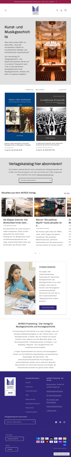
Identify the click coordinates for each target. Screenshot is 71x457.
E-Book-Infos (51, 410)
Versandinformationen (33, 403)
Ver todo (67, 193)
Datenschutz (30, 408)
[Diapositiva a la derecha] (40, 253)
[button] (6, 10)
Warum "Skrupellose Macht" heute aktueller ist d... (49, 223)
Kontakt (28, 382)
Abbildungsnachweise (55, 391)
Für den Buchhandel (54, 395)
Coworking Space (31, 391)
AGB (27, 395)
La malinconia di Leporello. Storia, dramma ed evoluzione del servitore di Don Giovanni (49, 144)
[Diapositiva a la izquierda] (31, 253)
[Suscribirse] (50, 180)
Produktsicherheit (31, 412)
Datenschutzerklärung (45, 175)
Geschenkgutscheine (54, 406)
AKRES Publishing (62, 448)
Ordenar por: (30, 89)
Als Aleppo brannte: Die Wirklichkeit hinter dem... (16, 221)
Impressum (29, 386)
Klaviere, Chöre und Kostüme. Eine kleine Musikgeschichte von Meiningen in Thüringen (18, 144)
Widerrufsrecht (30, 399)
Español (10, 449)
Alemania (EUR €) (13, 439)
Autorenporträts (48, 307)
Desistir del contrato (61, 454)
